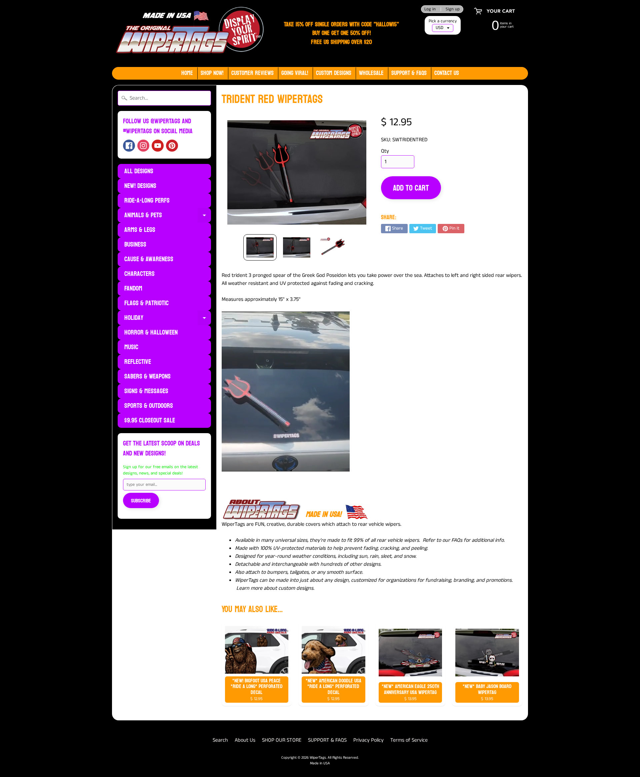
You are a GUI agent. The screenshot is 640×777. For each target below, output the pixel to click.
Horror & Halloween (151, 333)
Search (220, 740)
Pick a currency (443, 21)
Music (131, 347)
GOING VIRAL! (294, 73)
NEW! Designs (140, 186)
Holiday (167, 318)
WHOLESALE (371, 73)
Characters (139, 274)
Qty (385, 151)
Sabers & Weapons (147, 377)
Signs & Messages (146, 391)
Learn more (249, 588)
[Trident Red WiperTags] (260, 247)
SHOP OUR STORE (281, 740)
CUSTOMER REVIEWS (252, 73)
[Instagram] (143, 146)
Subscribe (141, 500)
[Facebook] (129, 146)
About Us (245, 740)
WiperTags (318, 757)
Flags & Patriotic (146, 303)
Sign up (453, 9)
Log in (430, 9)
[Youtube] (158, 146)
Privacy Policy (368, 740)
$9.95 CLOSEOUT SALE (149, 420)
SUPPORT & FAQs (409, 73)
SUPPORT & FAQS (327, 740)
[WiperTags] (188, 33)
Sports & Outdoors (148, 406)
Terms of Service (409, 740)
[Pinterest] (172, 146)
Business (135, 245)
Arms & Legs (139, 230)
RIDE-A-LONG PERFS (147, 201)
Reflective (137, 362)
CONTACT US (446, 73)
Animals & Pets (167, 216)
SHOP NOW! (212, 73)
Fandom (133, 289)
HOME (187, 73)
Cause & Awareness (148, 259)
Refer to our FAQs (442, 540)
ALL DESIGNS (138, 171)
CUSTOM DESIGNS (333, 73)
